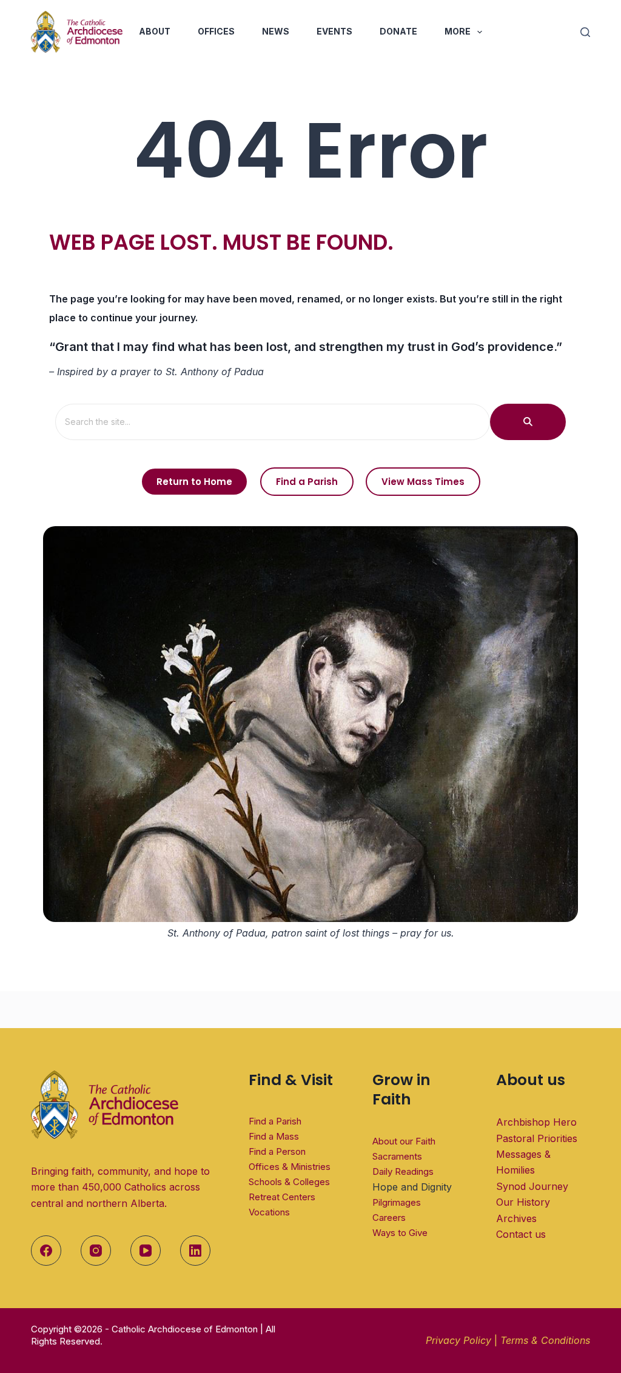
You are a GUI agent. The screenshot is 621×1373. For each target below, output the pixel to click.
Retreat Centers (282, 1197)
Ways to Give (400, 1232)
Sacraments (397, 1156)
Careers (389, 1217)
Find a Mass (274, 1136)
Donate (398, 31)
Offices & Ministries (290, 1166)
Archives (516, 1218)
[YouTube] (145, 1250)
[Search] (585, 32)
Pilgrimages (396, 1202)
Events (334, 31)
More (458, 31)
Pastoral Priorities (536, 1138)
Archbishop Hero (536, 1122)
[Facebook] (46, 1250)
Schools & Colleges (289, 1182)
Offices (216, 31)
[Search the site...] (528, 422)
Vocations (269, 1212)
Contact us (521, 1234)
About (154, 31)
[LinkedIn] (195, 1250)
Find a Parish (275, 1121)
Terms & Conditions (545, 1340)
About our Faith (403, 1141)
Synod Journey (532, 1186)
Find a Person (277, 1151)
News (275, 31)
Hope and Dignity (412, 1187)
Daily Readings (403, 1171)
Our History (523, 1202)
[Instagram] (96, 1250)
